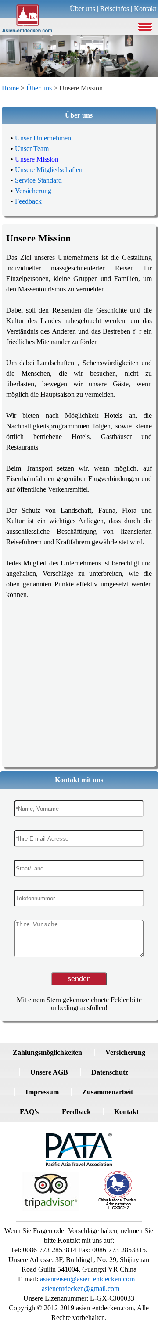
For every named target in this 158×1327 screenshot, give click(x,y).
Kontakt (145, 8)
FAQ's (29, 1111)
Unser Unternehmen (43, 138)
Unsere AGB (49, 1072)
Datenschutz (109, 1072)
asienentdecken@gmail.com (80, 1288)
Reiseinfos (114, 8)
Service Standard (38, 180)
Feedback (28, 201)
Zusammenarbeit (107, 1092)
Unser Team (32, 148)
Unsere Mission (36, 159)
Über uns (82, 8)
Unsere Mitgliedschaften (49, 169)
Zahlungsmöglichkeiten (47, 1052)
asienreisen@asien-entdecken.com (86, 1279)
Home (10, 88)
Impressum (42, 1092)
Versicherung (33, 190)
